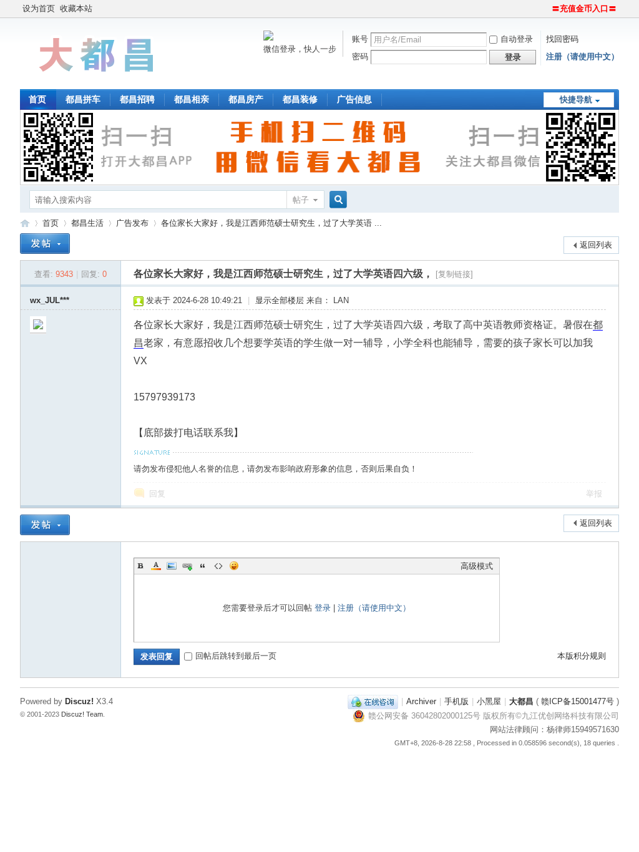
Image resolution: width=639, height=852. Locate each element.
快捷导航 (576, 99)
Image (171, 565)
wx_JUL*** (49, 300)
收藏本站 (76, 8)
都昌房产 (245, 99)
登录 (323, 607)
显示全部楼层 (279, 300)
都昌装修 (300, 99)
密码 (360, 56)
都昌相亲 (191, 99)
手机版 (456, 701)
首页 (37, 99)
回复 (157, 493)
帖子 (301, 200)
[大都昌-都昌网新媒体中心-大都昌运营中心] (98, 81)
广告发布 (132, 223)
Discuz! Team (82, 714)
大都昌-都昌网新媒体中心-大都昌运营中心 (25, 223)
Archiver (421, 701)
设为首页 (38, 8)
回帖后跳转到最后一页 (235, 656)
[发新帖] (45, 243)
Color (156, 565)
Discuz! (79, 701)
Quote (203, 565)
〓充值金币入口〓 (584, 8)
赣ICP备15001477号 (577, 701)
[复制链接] (454, 274)
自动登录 (516, 39)
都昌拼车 (83, 99)
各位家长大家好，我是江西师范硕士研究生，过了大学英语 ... (271, 223)
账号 (360, 39)
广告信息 (354, 99)
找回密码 (562, 39)
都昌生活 (87, 223)
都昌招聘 (137, 99)
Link (187, 565)
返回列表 (596, 244)
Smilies (234, 565)
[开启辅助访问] (546, 8)
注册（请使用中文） (582, 56)
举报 (594, 493)
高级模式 (477, 566)
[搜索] (336, 200)
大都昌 (521, 701)
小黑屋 (489, 701)
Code (218, 565)
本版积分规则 (581, 656)
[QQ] (373, 701)
